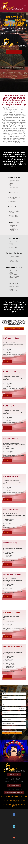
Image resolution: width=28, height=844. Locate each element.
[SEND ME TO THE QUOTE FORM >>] (14, 330)
